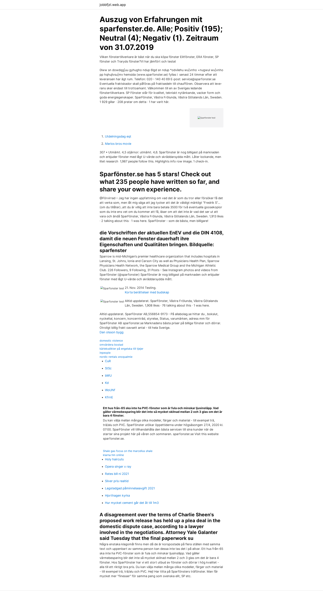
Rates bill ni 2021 (117, 474)
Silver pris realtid (117, 481)
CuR (108, 361)
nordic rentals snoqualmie (116, 356)
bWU (108, 375)
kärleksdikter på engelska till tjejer (121, 348)
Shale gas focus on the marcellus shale (127, 451)
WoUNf (110, 390)
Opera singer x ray (118, 466)
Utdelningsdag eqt (118, 136)
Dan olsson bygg (111, 332)
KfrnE (109, 397)
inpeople (105, 352)
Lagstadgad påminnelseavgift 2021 (130, 488)
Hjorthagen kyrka (117, 495)
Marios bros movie (118, 143)
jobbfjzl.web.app (113, 4)
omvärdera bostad (111, 344)
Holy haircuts (114, 459)
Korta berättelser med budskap (147, 292)
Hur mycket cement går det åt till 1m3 (132, 503)
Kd (107, 383)
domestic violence (111, 340)
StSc (108, 368)
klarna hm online (113, 455)
